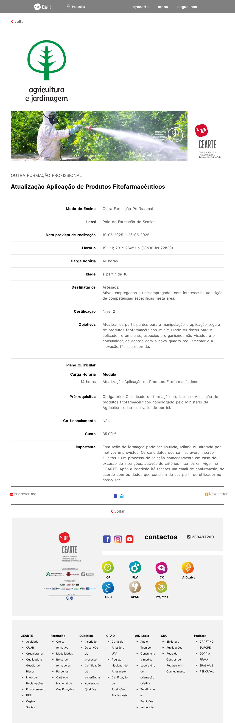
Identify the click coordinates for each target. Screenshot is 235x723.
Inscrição (91, 641)
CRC (164, 636)
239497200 (202, 537)
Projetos (200, 636)
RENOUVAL (207, 671)
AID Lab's (142, 636)
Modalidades (64, 653)
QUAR (30, 647)
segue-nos (187, 6)
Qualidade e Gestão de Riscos (34, 665)
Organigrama (34, 653)
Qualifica (86, 636)
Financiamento (35, 689)
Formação (58, 636)
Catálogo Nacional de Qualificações (65, 683)
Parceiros (62, 671)
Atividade (32, 641)
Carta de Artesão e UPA (118, 647)
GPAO (110, 636)
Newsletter (218, 493)
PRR (29, 695)
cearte (140, 6)
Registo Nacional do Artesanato (120, 665)
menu (163, 6)
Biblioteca (172, 641)
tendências (147, 707)
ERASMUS (206, 665)
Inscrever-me (25, 493)
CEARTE (27, 636)
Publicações (174, 647)
